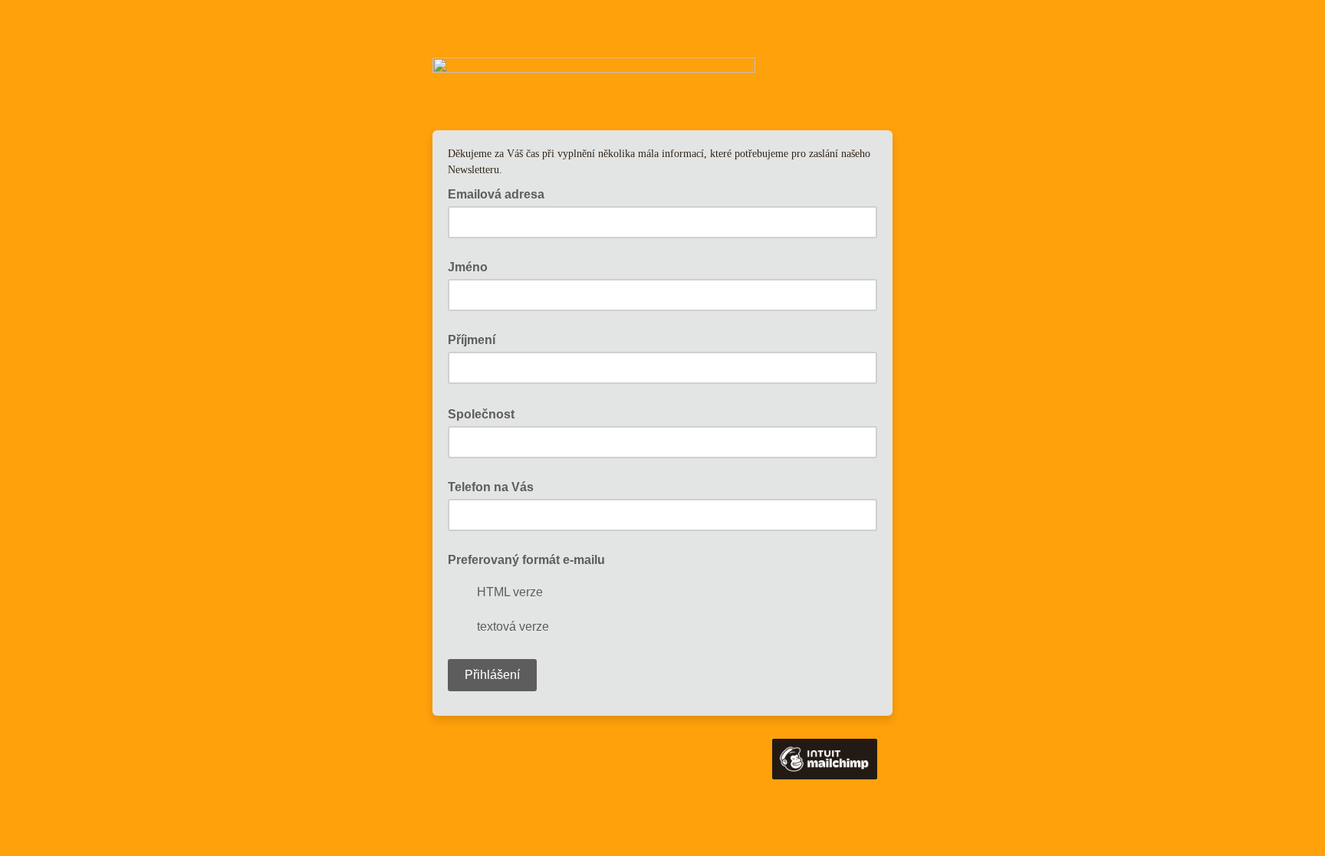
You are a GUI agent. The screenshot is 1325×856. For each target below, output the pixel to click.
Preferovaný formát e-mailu (526, 559)
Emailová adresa (501, 193)
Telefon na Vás (491, 487)
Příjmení (471, 339)
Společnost (486, 413)
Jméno (468, 267)
